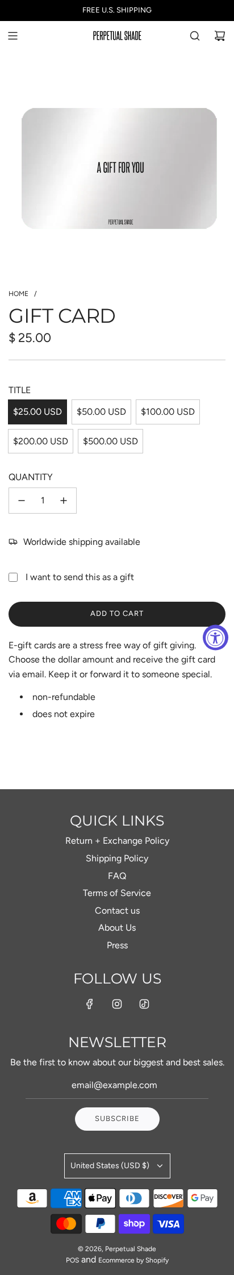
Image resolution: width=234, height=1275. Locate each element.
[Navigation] (12, 35)
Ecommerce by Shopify (133, 1260)
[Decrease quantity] (21, 500)
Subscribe (117, 1118)
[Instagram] (117, 1003)
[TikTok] (144, 1003)
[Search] (194, 35)
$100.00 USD (168, 411)
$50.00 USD (101, 411)
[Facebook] (89, 1003)
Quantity (31, 477)
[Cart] (219, 35)
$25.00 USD (37, 411)
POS (72, 1260)
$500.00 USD (110, 441)
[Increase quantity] (63, 500)
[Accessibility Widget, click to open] (215, 638)
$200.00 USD (40, 441)
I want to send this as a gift (80, 577)
